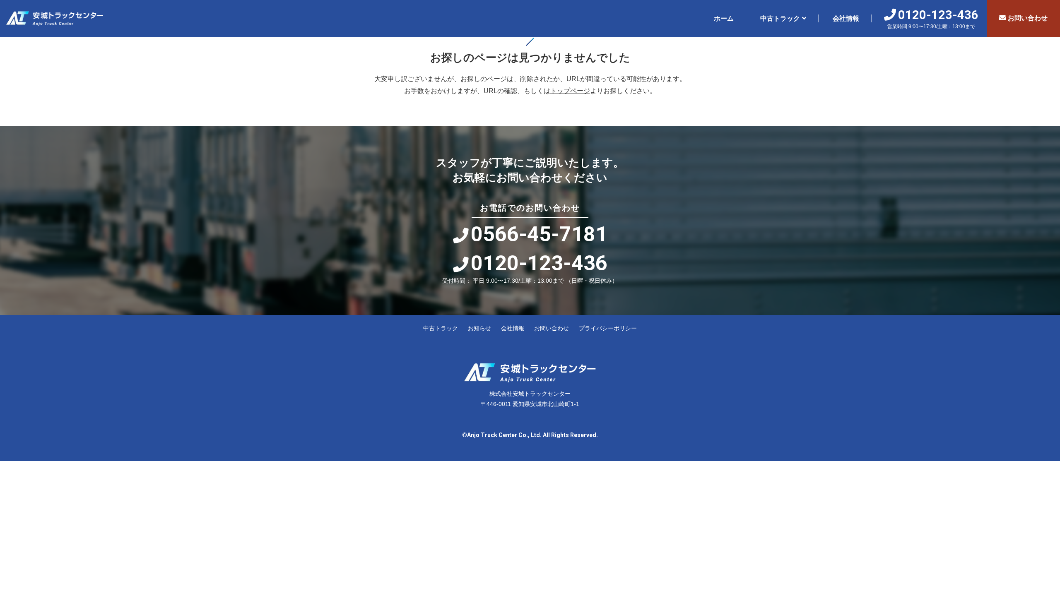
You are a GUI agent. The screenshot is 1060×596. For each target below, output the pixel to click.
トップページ (570, 90)
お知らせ (479, 328)
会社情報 (846, 18)
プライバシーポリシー (608, 328)
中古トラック (780, 18)
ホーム (724, 18)
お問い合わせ (1028, 18)
